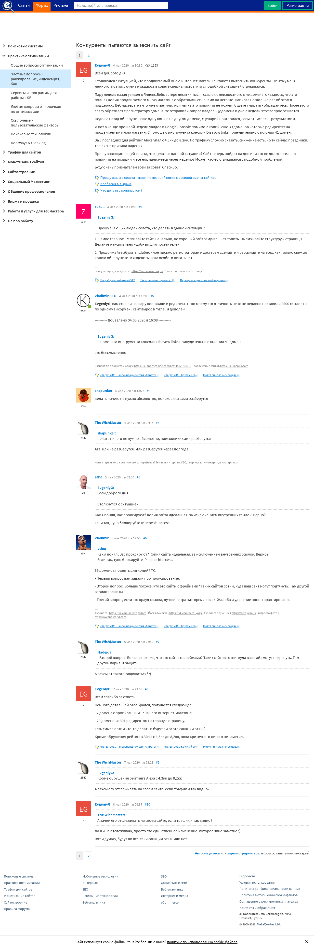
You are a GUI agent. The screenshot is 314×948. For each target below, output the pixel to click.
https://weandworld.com (110, 617)
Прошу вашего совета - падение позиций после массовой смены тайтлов (158, 177)
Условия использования (257, 882)
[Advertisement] (157, 25)
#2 (153, 296)
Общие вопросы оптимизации (37, 65)
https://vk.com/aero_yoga (185, 613)
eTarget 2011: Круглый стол (181, 375)
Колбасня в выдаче (115, 183)
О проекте (247, 876)
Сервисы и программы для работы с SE (34, 95)
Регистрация (298, 5)
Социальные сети (174, 882)
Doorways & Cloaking (28, 142)
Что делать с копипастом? (121, 190)
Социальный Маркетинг (29, 181)
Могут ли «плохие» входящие (221, 375)
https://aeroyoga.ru (244, 613)
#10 (147, 804)
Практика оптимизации (28, 55)
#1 (141, 207)
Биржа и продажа (23, 201)
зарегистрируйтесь (243, 853)
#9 (157, 762)
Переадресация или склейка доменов (204, 280)
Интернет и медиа (174, 895)
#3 (148, 391)
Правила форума (17, 908)
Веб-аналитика (93, 902)
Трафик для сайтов (24, 152)
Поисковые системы (25, 45)
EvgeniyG (102, 65)
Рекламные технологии (100, 895)
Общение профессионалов (31, 191)
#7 (157, 642)
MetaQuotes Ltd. (269, 924)
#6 (145, 538)
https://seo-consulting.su (147, 271)
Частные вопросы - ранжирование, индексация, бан (35, 78)
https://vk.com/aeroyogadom (127, 613)
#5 (138, 477)
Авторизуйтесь (207, 853)
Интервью (90, 882)
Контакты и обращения (257, 908)
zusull (100, 206)
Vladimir (102, 537)
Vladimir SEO (106, 295)
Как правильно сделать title (157, 280)
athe (98, 476)
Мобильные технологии (100, 876)
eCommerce (170, 902)
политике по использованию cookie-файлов (202, 941)
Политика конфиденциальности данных (269, 888)
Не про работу (20, 220)
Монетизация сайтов (26, 161)
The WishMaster (108, 422)
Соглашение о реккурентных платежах (268, 901)
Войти (272, 5)
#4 (157, 422)
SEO (85, 889)
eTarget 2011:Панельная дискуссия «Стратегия (130, 375)
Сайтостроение (21, 171)
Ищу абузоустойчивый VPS (117, 280)
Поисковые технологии (31, 133)
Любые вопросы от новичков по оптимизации (36, 109)
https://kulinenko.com (234, 366)
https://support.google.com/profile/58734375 (162, 366)
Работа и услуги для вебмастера (36, 211)
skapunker (103, 390)
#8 (146, 689)
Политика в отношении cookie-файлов (268, 895)
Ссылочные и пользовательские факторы (35, 122)
